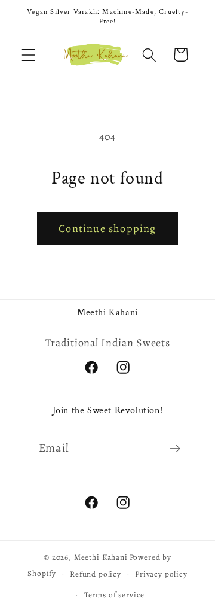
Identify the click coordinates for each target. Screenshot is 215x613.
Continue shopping (107, 228)
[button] (29, 55)
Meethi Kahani (101, 557)
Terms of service (114, 595)
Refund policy (95, 574)
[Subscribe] (175, 448)
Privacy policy (161, 574)
